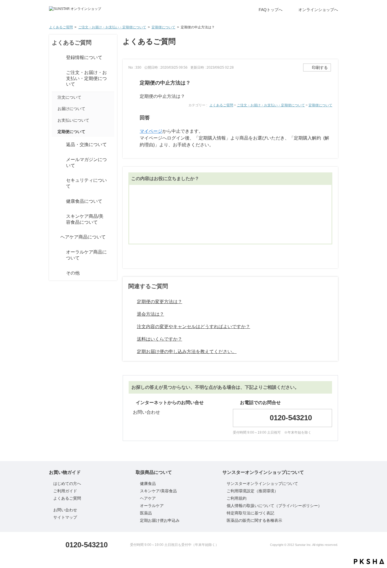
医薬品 (146, 513)
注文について (69, 97)
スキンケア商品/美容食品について (84, 219)
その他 (73, 273)
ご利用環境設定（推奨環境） (252, 491)
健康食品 (148, 483)
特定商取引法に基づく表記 (250, 513)
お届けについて (71, 108)
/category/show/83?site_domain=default (55, 183)
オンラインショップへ (318, 9)
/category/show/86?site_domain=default (55, 163)
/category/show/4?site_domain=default (55, 144)
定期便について (163, 27)
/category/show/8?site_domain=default (55, 255)
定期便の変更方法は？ (159, 301)
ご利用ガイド (65, 491)
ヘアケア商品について (83, 237)
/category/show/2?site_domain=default (55, 57)
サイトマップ (65, 517)
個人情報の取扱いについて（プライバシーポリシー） (274, 505)
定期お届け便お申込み (160, 520)
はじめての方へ (67, 483)
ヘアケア (148, 498)
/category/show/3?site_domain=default (55, 78)
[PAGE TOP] (371, 545)
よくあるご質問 (61, 27)
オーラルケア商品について (86, 255)
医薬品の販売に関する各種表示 (254, 520)
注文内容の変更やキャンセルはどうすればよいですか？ (193, 326)
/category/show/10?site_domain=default (55, 273)
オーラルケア (152, 505)
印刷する (320, 67)
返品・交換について (86, 144)
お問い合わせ (146, 412)
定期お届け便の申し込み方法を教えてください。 (187, 351)
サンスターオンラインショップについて (262, 483)
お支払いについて (73, 120)
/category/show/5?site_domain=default (55, 201)
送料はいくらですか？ (159, 339)
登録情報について (84, 57)
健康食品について (84, 201)
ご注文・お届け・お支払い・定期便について (112, 27)
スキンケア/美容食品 (158, 491)
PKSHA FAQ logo (369, 561)
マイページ (151, 131)
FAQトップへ (270, 9)
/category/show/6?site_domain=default (55, 219)
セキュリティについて (86, 183)
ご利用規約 (236, 498)
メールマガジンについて (86, 162)
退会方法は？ (150, 314)
